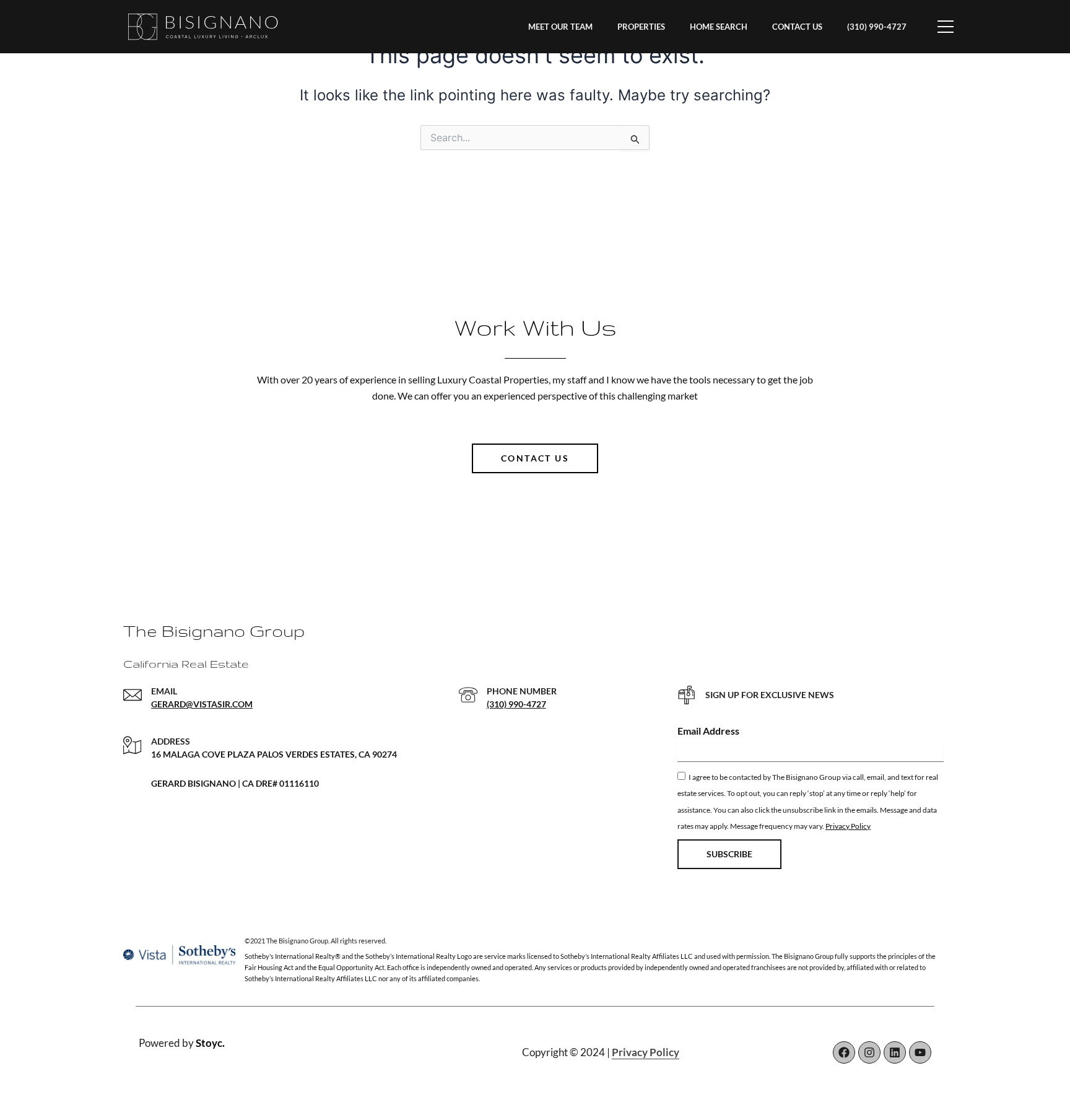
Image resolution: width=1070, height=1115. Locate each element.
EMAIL (164, 691)
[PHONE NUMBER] (468, 695)
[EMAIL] (132, 695)
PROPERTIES (641, 27)
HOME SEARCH (718, 27)
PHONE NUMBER (522, 691)
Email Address (708, 731)
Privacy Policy (848, 826)
